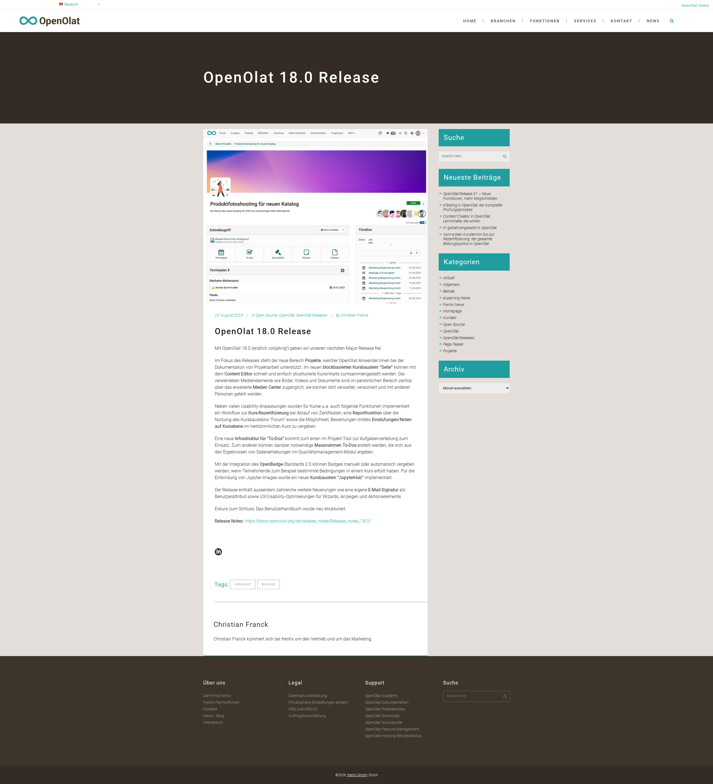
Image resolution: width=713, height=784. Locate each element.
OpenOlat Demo (695, 6)
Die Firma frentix (217, 695)
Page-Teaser (453, 344)
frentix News (453, 304)
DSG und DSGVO (303, 709)
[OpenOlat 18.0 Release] (315, 216)
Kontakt (449, 317)
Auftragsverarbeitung (307, 715)
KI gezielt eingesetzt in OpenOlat (470, 227)
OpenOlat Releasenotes (385, 709)
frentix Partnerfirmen (221, 702)
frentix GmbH (357, 775)
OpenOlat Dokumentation (387, 702)
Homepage (452, 311)
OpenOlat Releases (311, 315)
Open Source (266, 315)
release (268, 584)
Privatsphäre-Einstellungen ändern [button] (318, 702)
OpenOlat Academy (381, 695)
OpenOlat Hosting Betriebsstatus (393, 736)
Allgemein (451, 284)
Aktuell (449, 278)
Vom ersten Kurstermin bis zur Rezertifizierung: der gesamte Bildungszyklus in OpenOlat (468, 239)
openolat (243, 584)
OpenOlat (286, 315)
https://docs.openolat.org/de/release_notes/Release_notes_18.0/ (308, 521)
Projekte (450, 351)
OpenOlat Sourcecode (383, 722)
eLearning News (456, 298)
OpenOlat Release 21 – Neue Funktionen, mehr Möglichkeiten (470, 196)
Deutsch (70, 4)
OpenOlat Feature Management (392, 729)
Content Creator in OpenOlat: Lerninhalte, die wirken (467, 218)
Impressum (213, 722)
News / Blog (213, 715)
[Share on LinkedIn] (218, 551)
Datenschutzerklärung (308, 695)
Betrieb (449, 291)
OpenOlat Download (382, 715)
